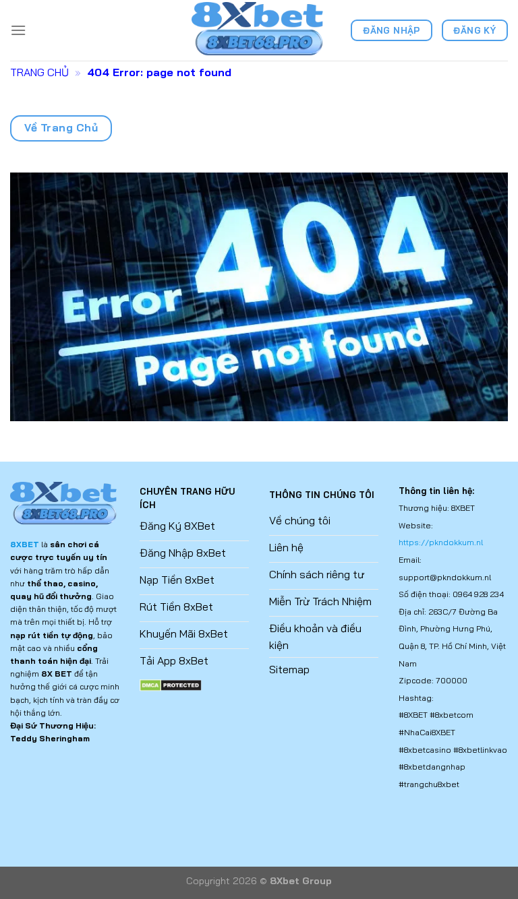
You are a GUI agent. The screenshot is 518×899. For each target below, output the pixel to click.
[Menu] (18, 29)
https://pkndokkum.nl (441, 542)
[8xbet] (259, 30)
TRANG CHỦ (39, 72)
